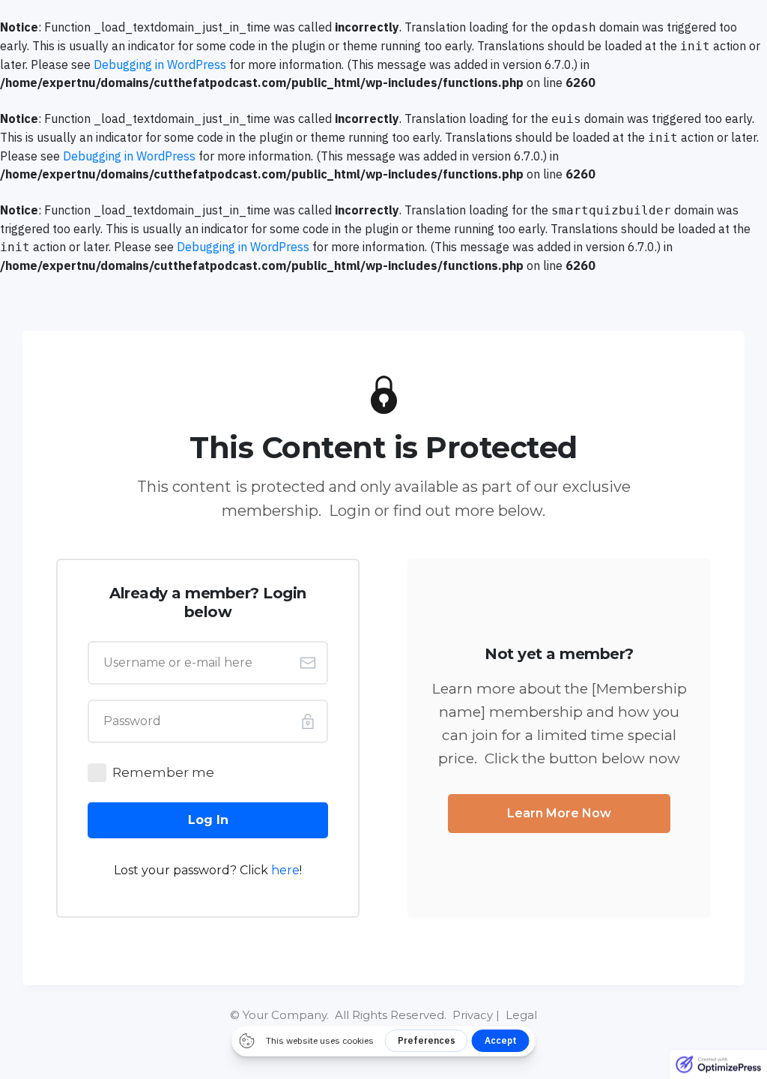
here (285, 870)
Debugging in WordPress (160, 64)
